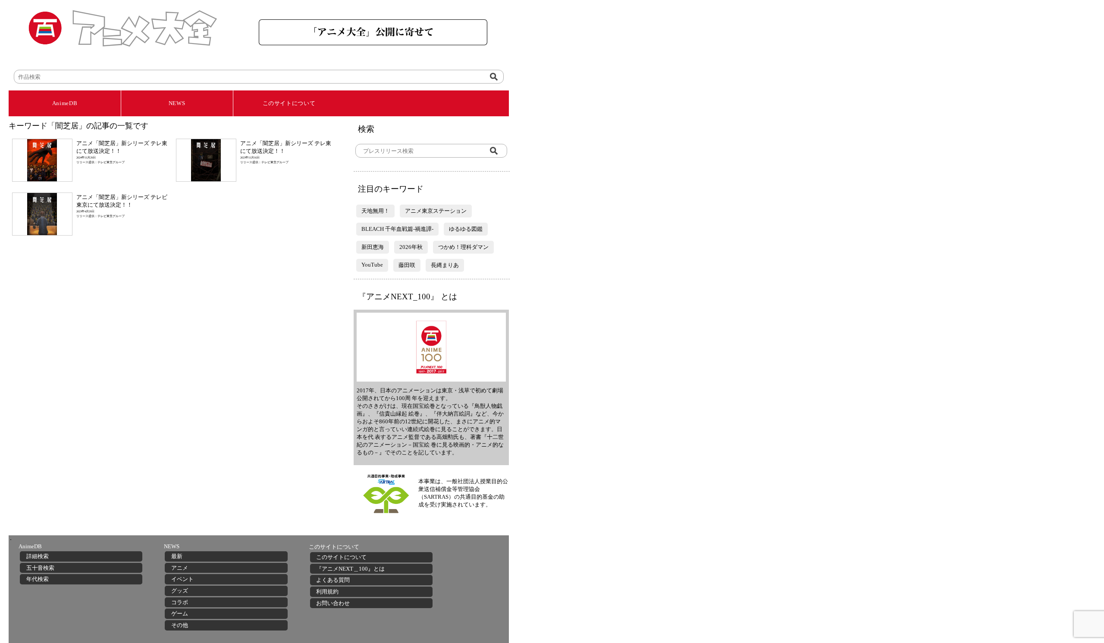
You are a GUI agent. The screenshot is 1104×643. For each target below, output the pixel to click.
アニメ (179, 568)
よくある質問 (333, 580)
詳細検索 (37, 556)
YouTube (372, 264)
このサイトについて (289, 103)
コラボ (179, 602)
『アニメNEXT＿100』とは (350, 568)
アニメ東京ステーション (436, 211)
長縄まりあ (445, 265)
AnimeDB (65, 103)
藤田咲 (406, 265)
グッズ (179, 590)
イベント (182, 579)
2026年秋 (411, 247)
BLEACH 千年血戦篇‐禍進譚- (397, 229)
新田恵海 (372, 247)
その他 (179, 625)
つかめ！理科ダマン (463, 247)
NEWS (177, 103)
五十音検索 (40, 568)
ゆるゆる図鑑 (466, 229)
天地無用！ (375, 211)
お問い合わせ (333, 603)
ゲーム (179, 613)
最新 (176, 556)
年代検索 (37, 579)
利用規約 (327, 591)
